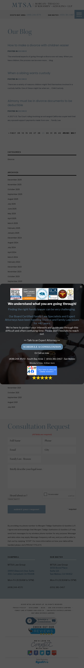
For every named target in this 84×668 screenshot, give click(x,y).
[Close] (81, 287)
